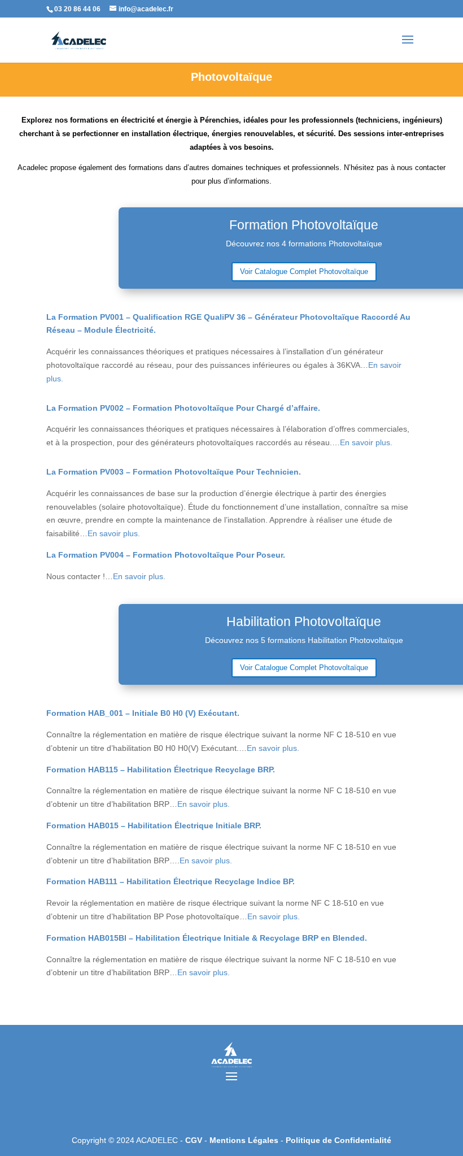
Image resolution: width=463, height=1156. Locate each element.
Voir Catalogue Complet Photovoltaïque (304, 271)
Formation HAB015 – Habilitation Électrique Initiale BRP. (153, 825)
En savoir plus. (366, 442)
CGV (194, 1140)
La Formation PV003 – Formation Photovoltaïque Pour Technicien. (173, 471)
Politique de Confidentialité (338, 1140)
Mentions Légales (245, 1140)
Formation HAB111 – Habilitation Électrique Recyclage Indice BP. (170, 881)
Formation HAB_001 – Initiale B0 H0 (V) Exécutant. (142, 713)
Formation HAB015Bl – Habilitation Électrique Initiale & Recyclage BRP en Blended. (206, 937)
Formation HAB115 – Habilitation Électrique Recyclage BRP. (160, 769)
